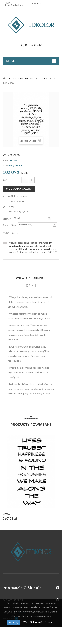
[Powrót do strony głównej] (4, 78)
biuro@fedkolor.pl (14, 5)
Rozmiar (7, 218)
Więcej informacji (32, 622)
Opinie (31, 285)
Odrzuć (49, 622)
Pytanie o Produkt (16, 201)
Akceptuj (13, 622)
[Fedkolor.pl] (31, 25)
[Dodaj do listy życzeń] (31, 475)
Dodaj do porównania (39, 475)
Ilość (5, 180)
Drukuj (11, 206)
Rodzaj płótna (9, 225)
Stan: (5, 165)
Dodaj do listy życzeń (18, 211)
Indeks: (6, 160)
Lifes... (6, 513)
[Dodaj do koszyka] (23, 475)
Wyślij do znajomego (17, 196)
